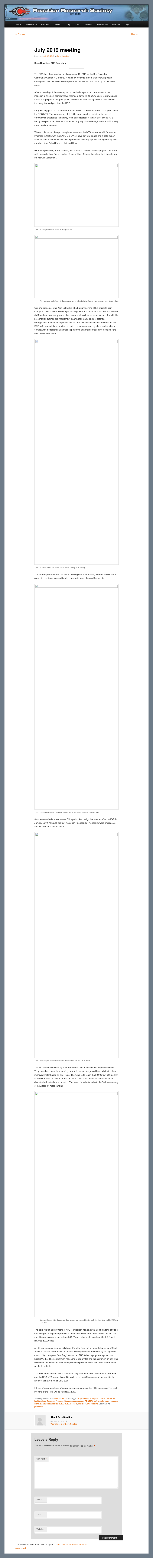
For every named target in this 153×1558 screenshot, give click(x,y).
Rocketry (45, 24)
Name (39, 1499)
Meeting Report (60, 1398)
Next (134, 34)
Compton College (97, 1398)
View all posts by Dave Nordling (65, 1424)
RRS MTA (89, 1401)
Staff (77, 24)
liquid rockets (40, 1401)
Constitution (102, 24)
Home (18, 24)
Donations (88, 24)
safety (96, 1401)
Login (127, 24)
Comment (41, 1458)
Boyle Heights (83, 1398)
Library (67, 24)
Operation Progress (55, 1401)
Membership (31, 24)
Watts (80, 1403)
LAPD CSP (110, 1398)
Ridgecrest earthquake (74, 1401)
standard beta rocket (49, 1403)
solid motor (105, 1401)
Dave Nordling (63, 56)
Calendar (116, 24)
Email (38, 1514)
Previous (20, 34)
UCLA (61, 1403)
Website (39, 1529)
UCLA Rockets (71, 1403)
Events (57, 24)
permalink (38, 1406)
